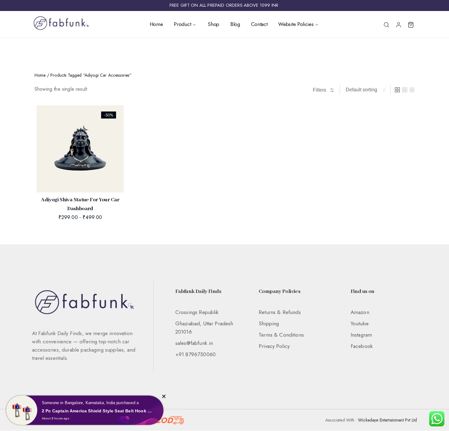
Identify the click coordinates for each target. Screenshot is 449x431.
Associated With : (371, 420)
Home (156, 24)
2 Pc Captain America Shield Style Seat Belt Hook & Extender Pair (98, 410)
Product (182, 24)
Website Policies (295, 24)
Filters (320, 90)
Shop (213, 24)
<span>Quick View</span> (46, 124)
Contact (259, 24)
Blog (235, 24)
